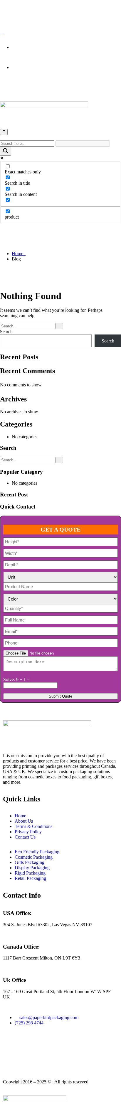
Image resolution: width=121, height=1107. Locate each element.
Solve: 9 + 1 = (16, 679)
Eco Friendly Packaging (37, 851)
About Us (24, 821)
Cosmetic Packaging (34, 857)
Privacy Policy (28, 831)
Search (6, 331)
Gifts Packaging (29, 862)
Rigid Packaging (30, 872)
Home (19, 253)
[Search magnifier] (5, 151)
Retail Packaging (30, 878)
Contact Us (25, 836)
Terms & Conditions (33, 826)
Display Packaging (32, 867)
